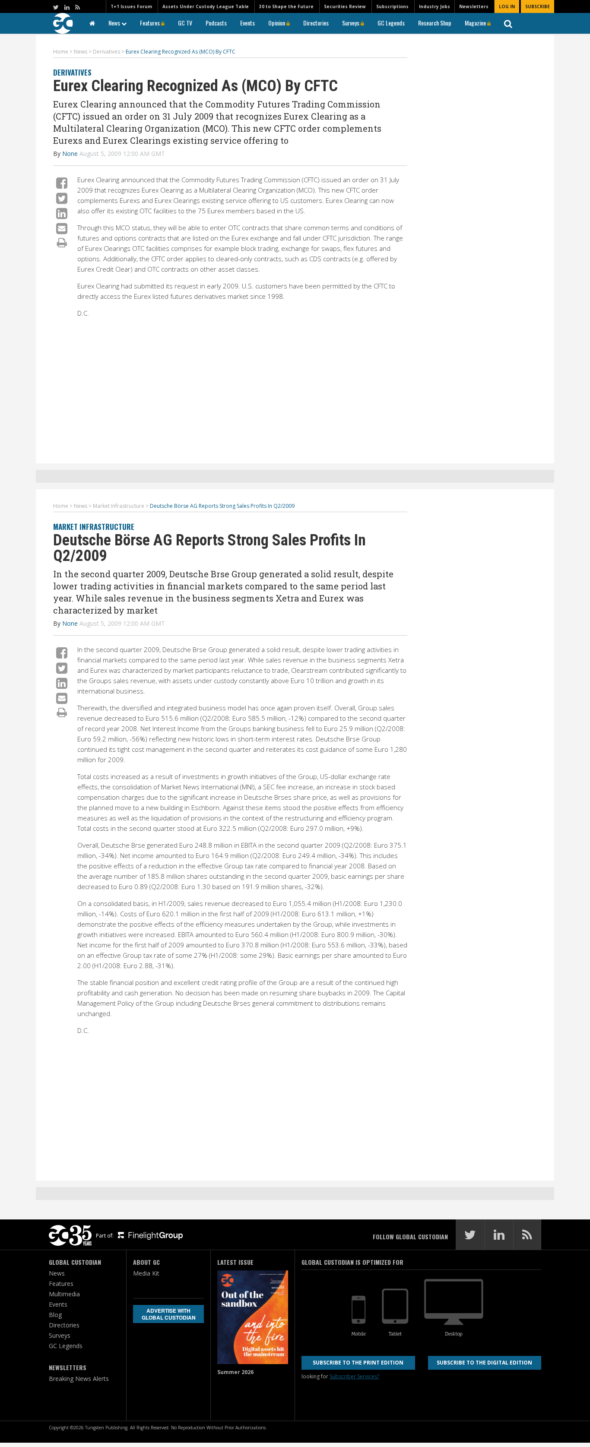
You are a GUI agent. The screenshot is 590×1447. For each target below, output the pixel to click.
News (114, 22)
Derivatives (72, 72)
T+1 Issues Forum (131, 6)
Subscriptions (392, 6)
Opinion (277, 22)
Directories (316, 22)
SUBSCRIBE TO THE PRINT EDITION (358, 1362)
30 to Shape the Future (286, 6)
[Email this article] (61, 228)
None (70, 153)
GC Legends (391, 22)
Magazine (476, 22)
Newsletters (473, 6)
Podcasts (216, 22)
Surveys (351, 22)
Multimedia (64, 1294)
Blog (55, 1315)
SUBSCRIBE (537, 6)
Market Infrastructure (93, 526)
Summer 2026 (235, 1372)
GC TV (185, 22)
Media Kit (146, 1273)
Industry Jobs (434, 6)
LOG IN (507, 6)
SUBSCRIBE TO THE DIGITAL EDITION (484, 1362)
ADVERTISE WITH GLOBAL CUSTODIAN (169, 1314)
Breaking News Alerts (79, 1378)
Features (150, 22)
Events (247, 22)
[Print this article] (62, 242)
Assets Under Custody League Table (205, 6)
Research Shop (434, 22)
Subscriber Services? (354, 1376)
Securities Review (345, 6)
